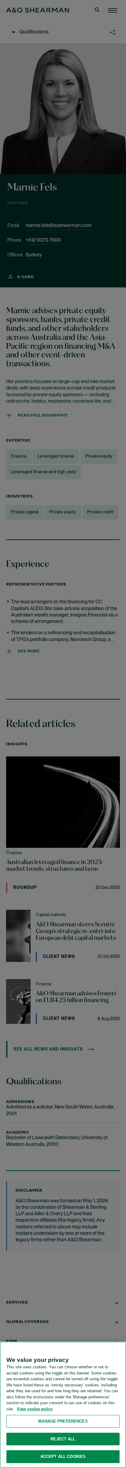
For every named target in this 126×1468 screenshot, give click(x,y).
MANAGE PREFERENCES (62, 1421)
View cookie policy (35, 1409)
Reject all (62, 1439)
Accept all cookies (63, 1456)
